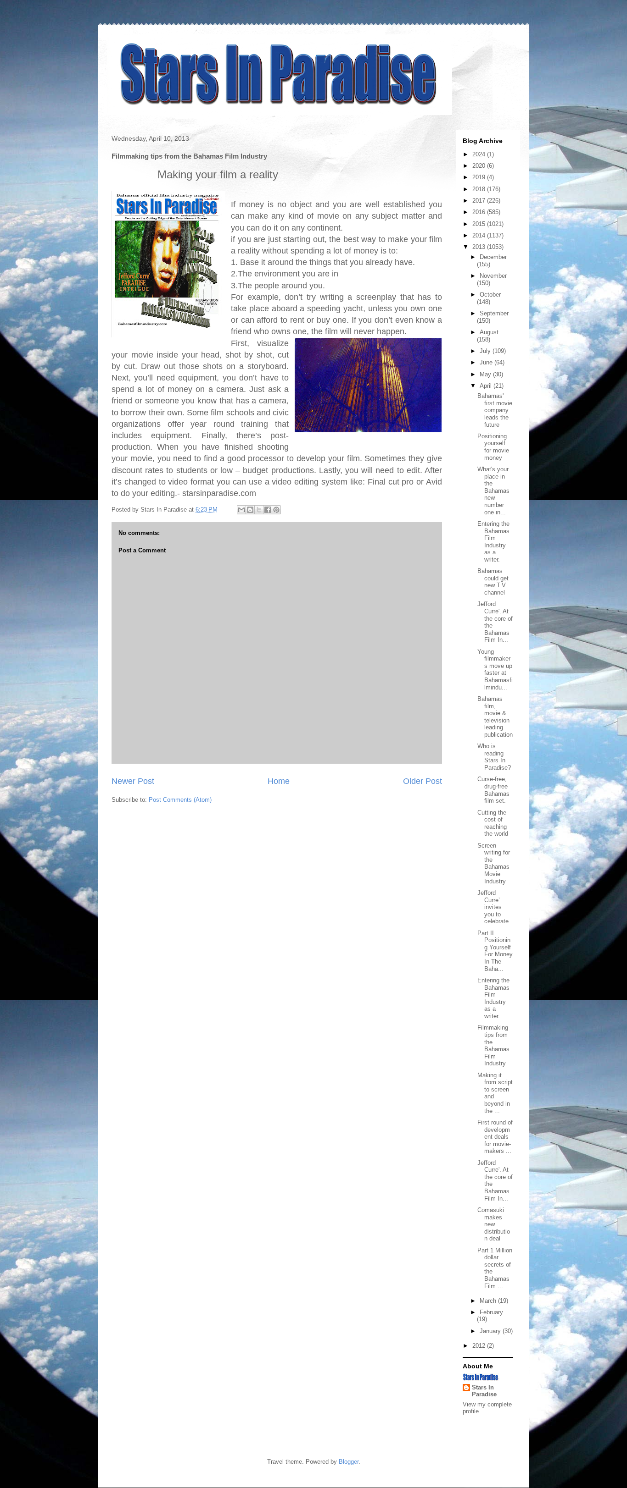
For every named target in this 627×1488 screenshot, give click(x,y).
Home (279, 781)
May (486, 374)
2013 (479, 246)
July (486, 350)
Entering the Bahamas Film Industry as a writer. (493, 541)
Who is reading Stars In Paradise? (494, 757)
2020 (479, 165)
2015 (479, 223)
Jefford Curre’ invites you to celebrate (493, 907)
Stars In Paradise (484, 1391)
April (486, 385)
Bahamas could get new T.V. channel (493, 582)
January (491, 1331)
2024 (479, 154)
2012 (479, 1345)
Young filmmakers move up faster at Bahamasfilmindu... (495, 669)
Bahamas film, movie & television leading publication (495, 716)
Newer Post (133, 781)
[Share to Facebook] (267, 509)
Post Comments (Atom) (180, 799)
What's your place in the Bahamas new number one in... (493, 491)
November (493, 275)
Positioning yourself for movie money (493, 447)
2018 (479, 189)
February (491, 1312)
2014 (479, 235)
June (487, 362)
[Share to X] (258, 509)
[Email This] (241, 509)
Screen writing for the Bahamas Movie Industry (493, 863)
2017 (479, 200)
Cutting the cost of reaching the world (492, 823)
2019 (479, 177)
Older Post (422, 781)
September (494, 313)
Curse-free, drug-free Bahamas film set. (493, 790)
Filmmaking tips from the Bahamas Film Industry (493, 1045)
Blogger (348, 1461)
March (489, 1300)
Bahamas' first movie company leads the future (494, 410)
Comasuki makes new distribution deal (493, 1224)
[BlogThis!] (250, 509)
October (490, 294)
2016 (479, 212)
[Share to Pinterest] (276, 509)
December (493, 257)
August (489, 332)
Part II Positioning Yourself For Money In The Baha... (495, 951)
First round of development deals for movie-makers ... (495, 1136)
